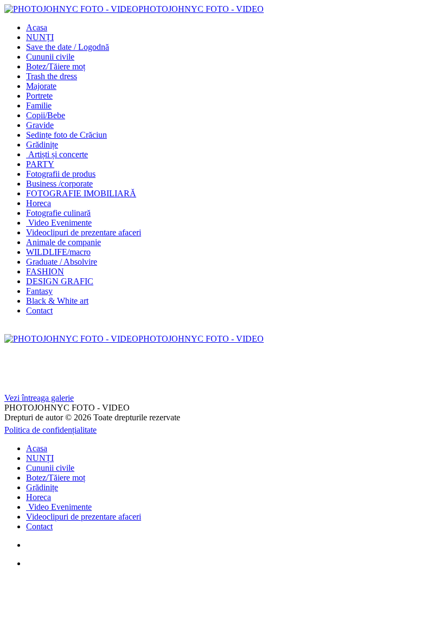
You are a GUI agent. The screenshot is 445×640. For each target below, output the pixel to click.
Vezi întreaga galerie (39, 397)
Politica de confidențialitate (50, 429)
